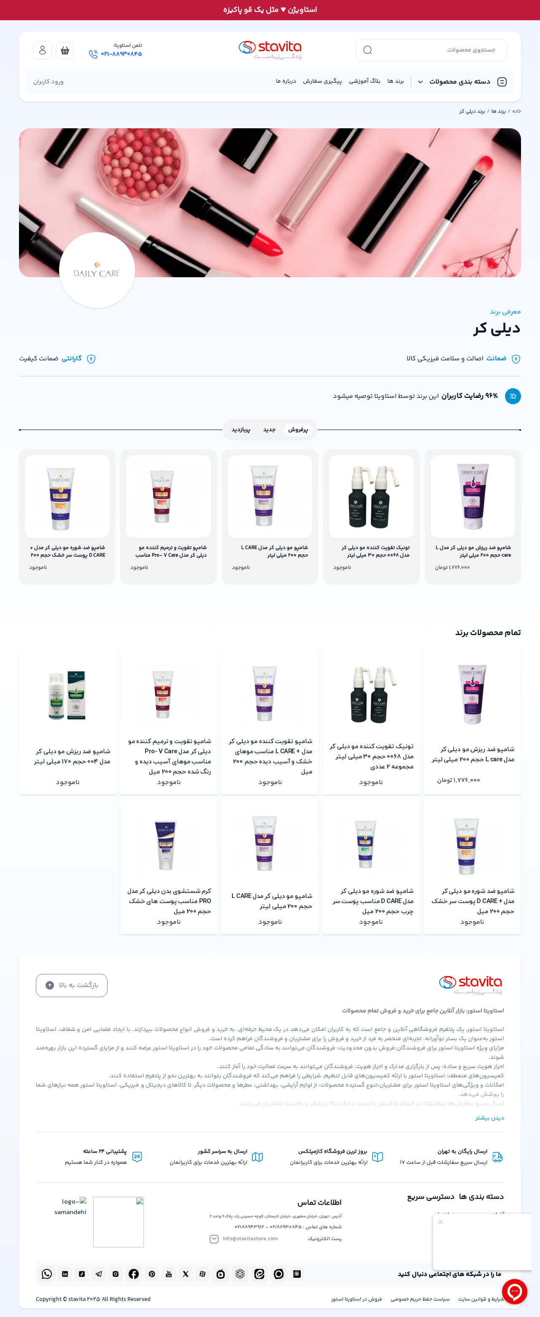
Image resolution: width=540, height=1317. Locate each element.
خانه (516, 112)
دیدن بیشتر (489, 1118)
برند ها (395, 81)
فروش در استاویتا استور (356, 1299)
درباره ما (286, 81)
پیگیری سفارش (322, 81)
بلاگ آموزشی (365, 81)
